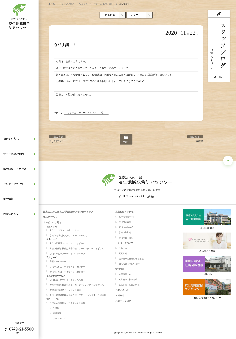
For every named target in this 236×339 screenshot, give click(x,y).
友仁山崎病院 (207, 228)
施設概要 (57, 313)
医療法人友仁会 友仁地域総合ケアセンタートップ (68, 212)
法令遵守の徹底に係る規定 (131, 259)
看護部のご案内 (207, 251)
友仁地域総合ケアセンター (207, 298)
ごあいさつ (124, 248)
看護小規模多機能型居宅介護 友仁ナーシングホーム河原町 (78, 295)
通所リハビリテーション (61, 262)
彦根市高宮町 (125, 222)
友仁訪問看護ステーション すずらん (67, 243)
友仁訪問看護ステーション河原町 (65, 290)
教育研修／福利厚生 (128, 280)
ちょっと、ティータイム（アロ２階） (96, 4)
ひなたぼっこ (56, 141)
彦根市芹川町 (125, 233)
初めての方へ (11, 139)
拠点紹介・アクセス (14, 169)
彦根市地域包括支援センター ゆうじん (68, 236)
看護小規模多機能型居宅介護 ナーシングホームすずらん (77, 249)
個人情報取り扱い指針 (129, 264)
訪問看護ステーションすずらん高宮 (66, 280)
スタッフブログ (67, 4)
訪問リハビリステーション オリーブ (67, 254)
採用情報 (8, 199)
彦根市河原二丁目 (127, 217)
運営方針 (123, 254)
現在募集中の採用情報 (129, 285)
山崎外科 (207, 274)
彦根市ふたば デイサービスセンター (67, 272)
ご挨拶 (56, 308)
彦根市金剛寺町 (126, 227)
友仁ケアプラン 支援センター (64, 230)
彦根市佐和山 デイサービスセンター (67, 267)
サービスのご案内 (13, 154)
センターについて (13, 184)
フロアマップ (59, 319)
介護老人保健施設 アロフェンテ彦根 (67, 303)
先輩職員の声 (125, 274)
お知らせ (119, 295)
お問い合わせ (11, 214)
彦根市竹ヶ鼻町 (126, 238)
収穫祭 (199, 141)
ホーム (51, 4)
